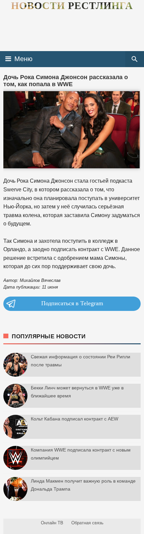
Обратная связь (87, 522)
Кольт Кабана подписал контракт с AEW (74, 418)
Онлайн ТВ (52, 522)
